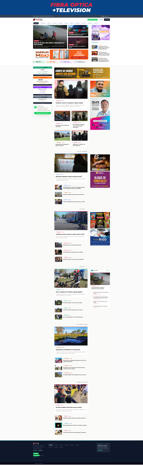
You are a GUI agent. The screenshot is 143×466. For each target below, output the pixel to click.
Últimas (51, 444)
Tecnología (56, 447)
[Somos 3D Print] (101, 32)
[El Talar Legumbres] (100, 220)
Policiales (72, 444)
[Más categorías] (109, 23)
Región (51, 447)
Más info (100, 450)
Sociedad (61, 447)
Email (42, 455)
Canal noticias (37, 455)
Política (62, 444)
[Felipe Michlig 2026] (100, 114)
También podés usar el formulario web (42, 115)
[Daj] (60, 54)
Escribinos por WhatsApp (43, 113)
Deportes (77, 444)
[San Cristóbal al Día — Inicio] (37, 19)
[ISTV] (71, 7)
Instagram (40, 450)
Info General (57, 444)
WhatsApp (36, 453)
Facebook (35, 450)
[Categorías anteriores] (107, 23)
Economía (67, 444)
